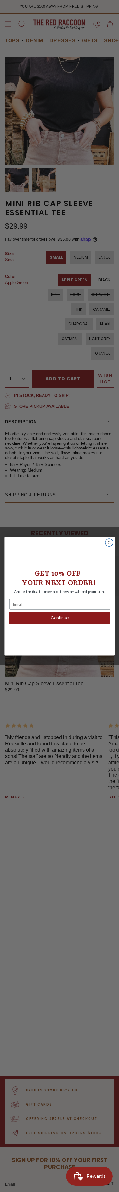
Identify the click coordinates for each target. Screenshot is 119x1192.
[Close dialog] (109, 542)
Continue (59, 617)
